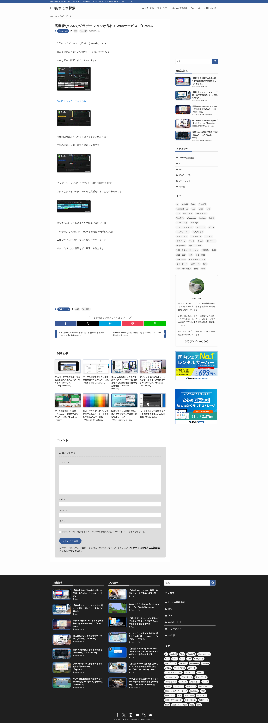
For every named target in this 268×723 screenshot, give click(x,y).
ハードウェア (196, 236)
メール (63, 510)
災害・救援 (200, 255)
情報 (190, 255)
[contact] (206, 341)
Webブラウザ (201, 213)
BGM (193, 204)
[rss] (144, 715)
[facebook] (187, 341)
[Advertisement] (110, 278)
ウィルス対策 (181, 223)
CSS (75, 31)
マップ (191, 241)
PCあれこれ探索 (63, 8)
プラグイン (181, 241)
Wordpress (191, 218)
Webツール (187, 213)
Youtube (202, 218)
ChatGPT (202, 204)
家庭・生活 (181, 255)
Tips (180, 169)
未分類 (182, 187)
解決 (205, 264)
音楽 (203, 269)
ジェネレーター (182, 232)
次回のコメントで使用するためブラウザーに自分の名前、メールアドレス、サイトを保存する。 (104, 531)
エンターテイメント (184, 227)
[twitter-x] (192, 341)
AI (177, 204)
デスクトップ (197, 232)
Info (180, 163)
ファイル (208, 236)
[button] (65, 323)
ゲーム (211, 227)
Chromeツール (182, 209)
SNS (208, 209)
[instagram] (196, 341)
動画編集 (205, 250)
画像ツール (181, 259)
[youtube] (201, 341)
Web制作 (84, 31)
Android (185, 204)
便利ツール (181, 246)
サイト (62, 521)
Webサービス (63, 31)
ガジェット (200, 227)
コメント (64, 462)
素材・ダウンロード (197, 259)
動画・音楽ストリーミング (187, 250)
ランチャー (211, 241)
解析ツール (195, 264)
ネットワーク (181, 236)
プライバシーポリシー (145, 719)
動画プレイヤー (195, 246)
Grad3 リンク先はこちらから (71, 101)
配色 (196, 269)
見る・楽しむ (181, 264)
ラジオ (200, 241)
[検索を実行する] (215, 61)
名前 (62, 499)
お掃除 (211, 218)
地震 (214, 250)
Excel (201, 209)
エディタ (194, 223)
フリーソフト (185, 181)
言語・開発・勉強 (183, 269)
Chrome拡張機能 (186, 158)
